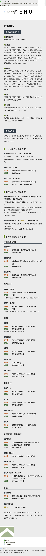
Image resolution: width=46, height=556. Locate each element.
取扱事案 (15, 3)
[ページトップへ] (7, 531)
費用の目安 (32, 3)
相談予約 (6, 5)
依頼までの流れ (23, 3)
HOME (2, 3)
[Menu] (41, 3)
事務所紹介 (8, 3)
